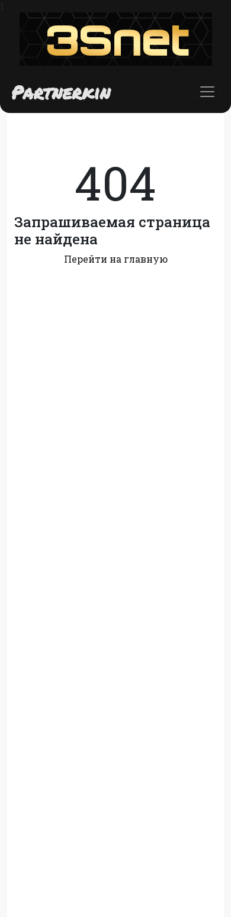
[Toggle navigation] (207, 92)
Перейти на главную (116, 259)
